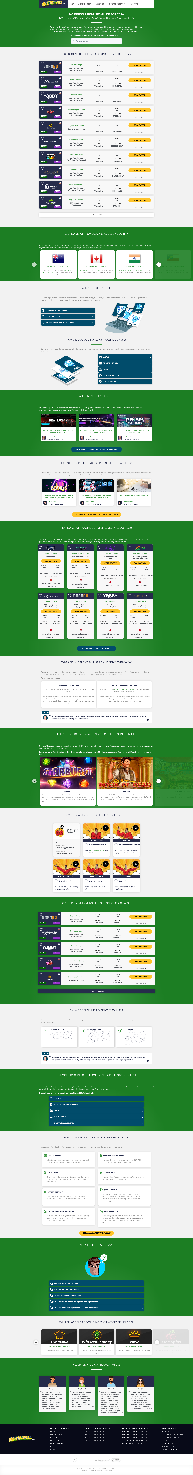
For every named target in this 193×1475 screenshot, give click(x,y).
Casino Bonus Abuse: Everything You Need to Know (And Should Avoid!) (59, 497)
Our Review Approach (90, 1468)
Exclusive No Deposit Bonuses (59, 1347)
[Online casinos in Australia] (58, 259)
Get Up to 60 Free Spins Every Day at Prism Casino (135, 432)
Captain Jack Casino (76, 126)
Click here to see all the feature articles (96, 514)
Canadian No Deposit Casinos (96, 266)
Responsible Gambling (103, 1468)
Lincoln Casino (51, 553)
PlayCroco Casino (140, 553)
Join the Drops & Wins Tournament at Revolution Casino (58, 432)
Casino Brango (76, 65)
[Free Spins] (171, 1337)
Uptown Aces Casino (110, 553)
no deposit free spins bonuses (124, 689)
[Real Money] (96, 1337)
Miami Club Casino (76, 185)
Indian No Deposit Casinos (134, 266)
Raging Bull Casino (76, 200)
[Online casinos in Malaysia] (173, 259)
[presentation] (34, 264)
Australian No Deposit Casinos (58, 266)
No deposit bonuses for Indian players (131, 270)
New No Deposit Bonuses (134, 1347)
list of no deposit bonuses (97, 850)
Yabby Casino (76, 95)
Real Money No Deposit (96, 1347)
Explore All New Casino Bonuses (96, 649)
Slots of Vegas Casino (76, 110)
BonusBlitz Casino (76, 140)
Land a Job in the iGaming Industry (134, 496)
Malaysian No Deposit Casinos (173, 266)
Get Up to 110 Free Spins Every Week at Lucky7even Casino (96, 432)
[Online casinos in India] (134, 259)
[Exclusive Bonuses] (59, 1337)
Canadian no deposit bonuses (90, 270)
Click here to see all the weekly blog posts (96, 449)
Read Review (140, 65)
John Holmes (53, 502)
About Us (79, 1468)
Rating (42, 62)
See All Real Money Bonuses (96, 1233)
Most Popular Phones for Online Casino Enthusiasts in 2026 (96, 497)
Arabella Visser (52, 437)
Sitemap (113, 1468)
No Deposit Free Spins (171, 1347)
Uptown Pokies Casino (80, 553)
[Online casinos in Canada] (96, 259)
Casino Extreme (76, 80)
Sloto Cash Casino (76, 155)
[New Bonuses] (134, 1337)
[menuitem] (59, 1428)
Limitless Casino (76, 170)
